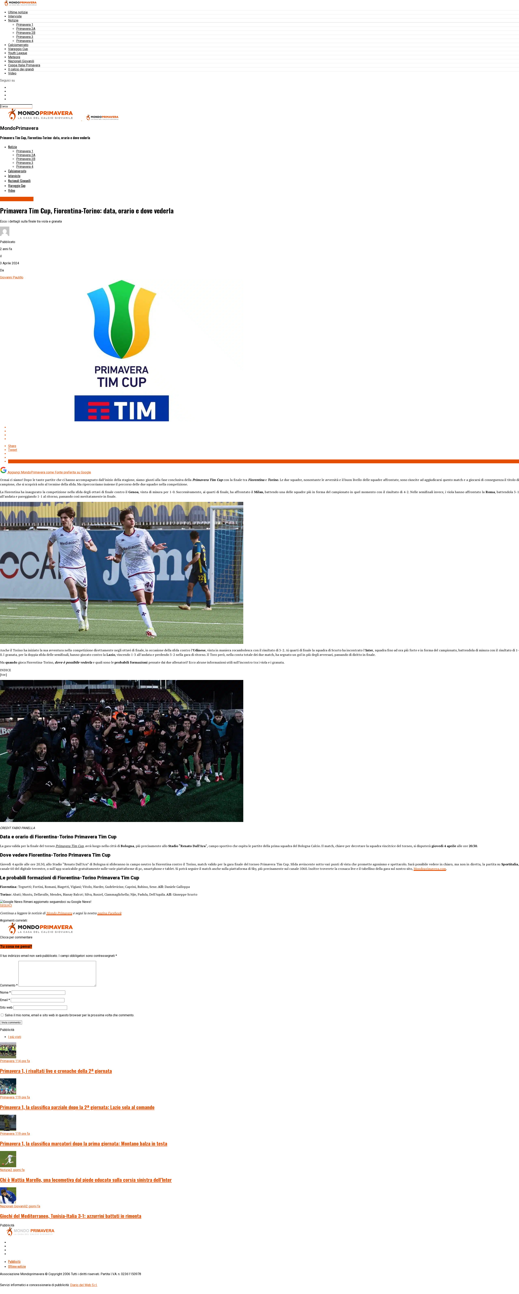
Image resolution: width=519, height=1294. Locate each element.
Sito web (6, 1007)
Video (12, 73)
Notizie (13, 20)
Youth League (17, 53)
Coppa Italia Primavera (24, 65)
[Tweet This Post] (263, 431)
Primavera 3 (24, 37)
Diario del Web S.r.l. (83, 1285)
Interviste (15, 16)
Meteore (14, 57)
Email (5, 1000)
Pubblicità (14, 1261)
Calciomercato (18, 45)
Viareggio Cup (18, 49)
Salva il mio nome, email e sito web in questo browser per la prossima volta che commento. (69, 1015)
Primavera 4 (24, 41)
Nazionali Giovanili (21, 61)
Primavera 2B (25, 33)
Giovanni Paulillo (11, 277)
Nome (5, 992)
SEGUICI (6, 906)
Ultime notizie (18, 12)
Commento (9, 985)
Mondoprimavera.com (430, 868)
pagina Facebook (109, 913)
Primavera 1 (24, 25)
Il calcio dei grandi (21, 69)
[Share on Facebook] (263, 427)
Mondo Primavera (59, 913)
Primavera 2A (25, 29)
